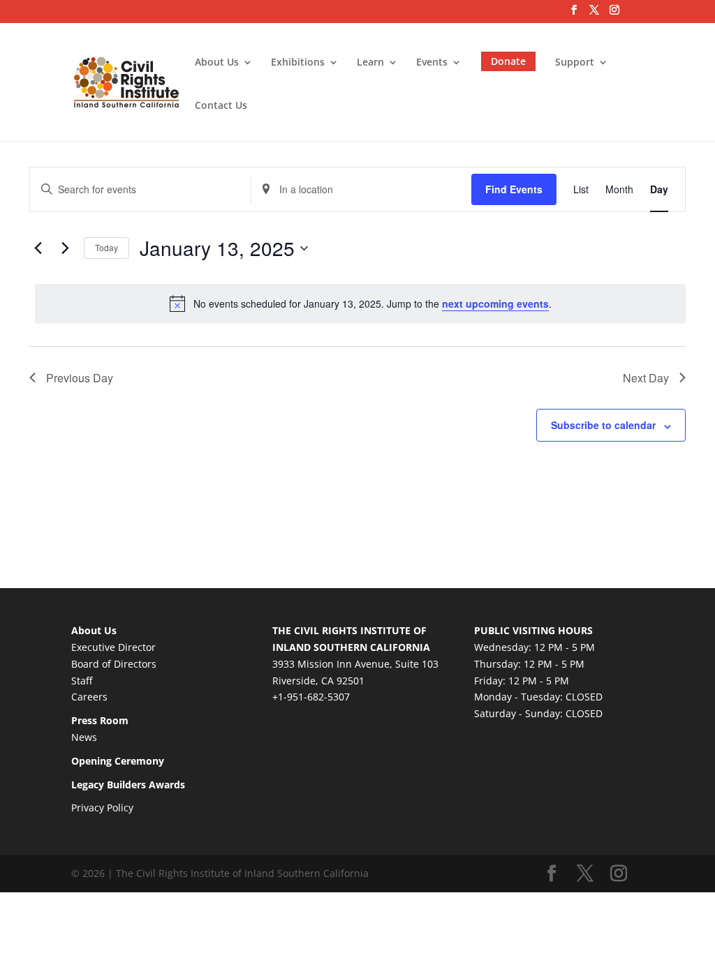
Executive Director (113, 647)
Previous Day (79, 378)
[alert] (360, 303)
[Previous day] (37, 248)
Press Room (99, 720)
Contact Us (221, 106)
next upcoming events (495, 303)
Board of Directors (113, 663)
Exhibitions (298, 62)
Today (106, 247)
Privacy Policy (102, 807)
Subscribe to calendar (603, 425)
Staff (81, 680)
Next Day (646, 378)
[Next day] (65, 248)
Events (432, 62)
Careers (89, 696)
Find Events (514, 189)
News (84, 737)
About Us (217, 62)
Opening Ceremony (117, 760)
